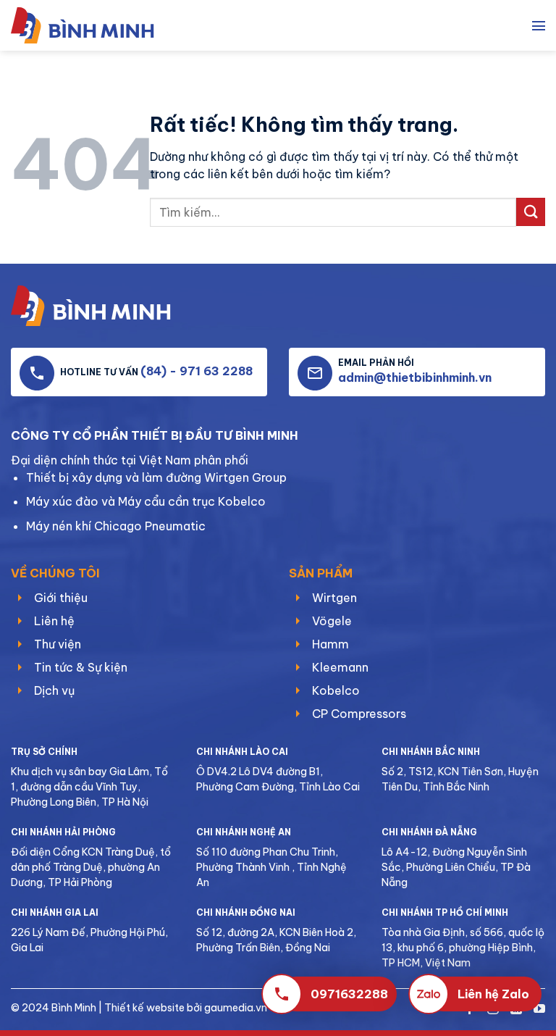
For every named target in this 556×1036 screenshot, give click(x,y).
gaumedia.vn (235, 1007)
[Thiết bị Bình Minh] (90, 25)
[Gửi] (530, 212)
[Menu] (538, 25)
